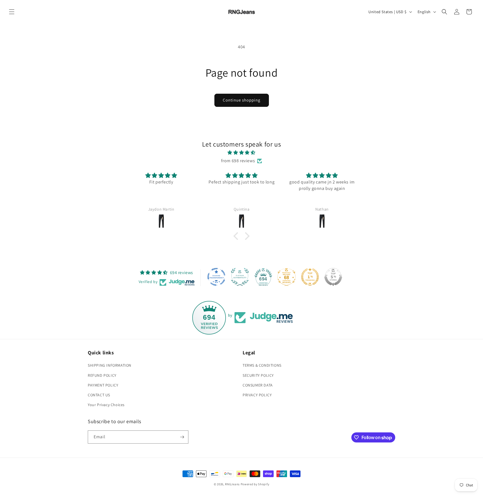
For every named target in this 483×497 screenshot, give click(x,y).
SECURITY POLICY (258, 375)
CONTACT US (99, 394)
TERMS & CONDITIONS (262, 365)
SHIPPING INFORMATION (109, 365)
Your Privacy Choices (106, 404)
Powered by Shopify (255, 484)
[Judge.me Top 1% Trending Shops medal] (310, 277)
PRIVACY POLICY (257, 394)
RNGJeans (232, 484)
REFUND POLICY (102, 375)
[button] (12, 12)
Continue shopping (242, 100)
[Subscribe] (182, 437)
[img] (241, 153)
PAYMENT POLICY (103, 385)
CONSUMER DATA (258, 385)
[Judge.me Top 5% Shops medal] (333, 277)
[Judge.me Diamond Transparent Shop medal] (216, 277)
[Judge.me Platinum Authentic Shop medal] (240, 277)
